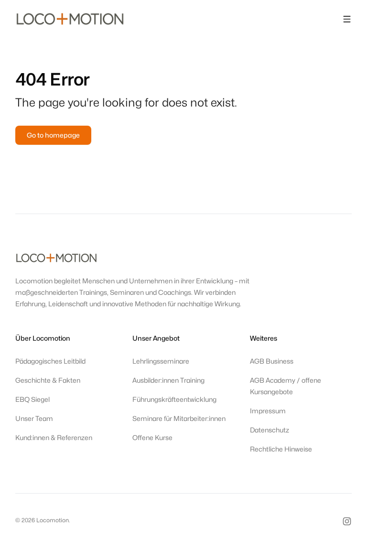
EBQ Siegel (32, 399)
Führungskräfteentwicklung (174, 399)
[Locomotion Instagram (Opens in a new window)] (347, 521)
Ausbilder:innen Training (168, 380)
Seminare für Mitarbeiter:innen (179, 418)
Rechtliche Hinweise (281, 449)
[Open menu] (347, 19)
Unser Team (34, 418)
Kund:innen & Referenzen (53, 437)
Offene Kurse (152, 437)
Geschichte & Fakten (47, 380)
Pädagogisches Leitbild (50, 361)
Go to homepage (53, 135)
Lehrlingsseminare (160, 361)
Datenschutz (269, 430)
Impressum (268, 411)
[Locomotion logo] (70, 19)
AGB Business (271, 361)
